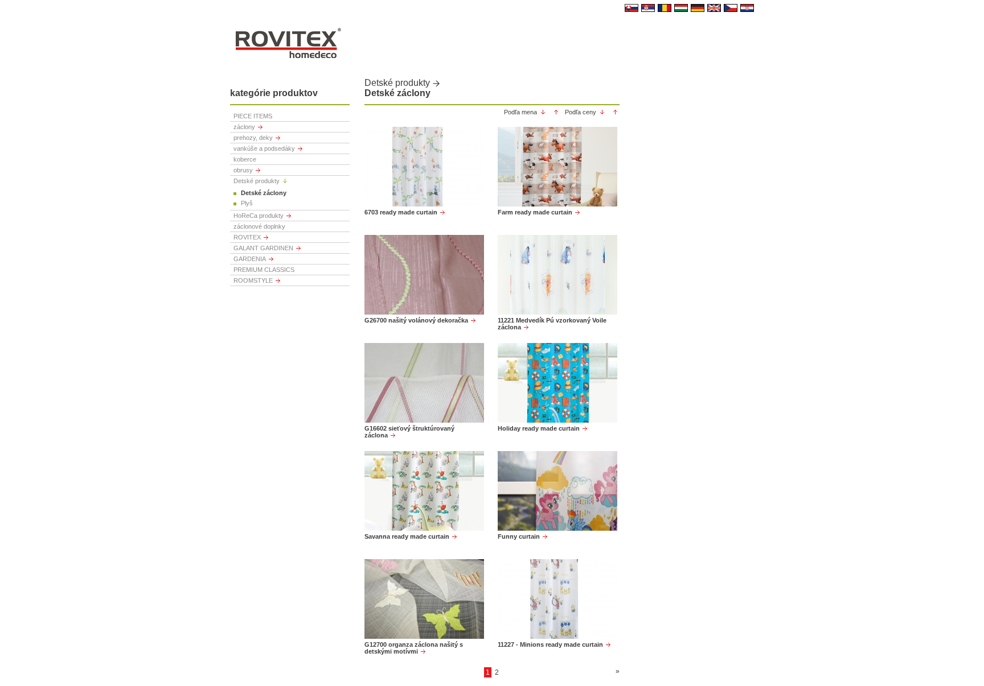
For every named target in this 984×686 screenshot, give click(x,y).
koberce (244, 159)
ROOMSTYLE (253, 280)
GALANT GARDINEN (263, 248)
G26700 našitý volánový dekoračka (416, 320)
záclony (244, 126)
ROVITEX (247, 237)
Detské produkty (256, 180)
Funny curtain (519, 536)
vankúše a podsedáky (264, 148)
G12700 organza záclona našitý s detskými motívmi (413, 648)
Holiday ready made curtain (539, 428)
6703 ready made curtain (400, 212)
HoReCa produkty (258, 215)
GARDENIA (249, 258)
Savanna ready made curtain (406, 536)
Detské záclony (263, 192)
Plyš (247, 203)
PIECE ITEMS (252, 116)
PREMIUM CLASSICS (263, 269)
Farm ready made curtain (535, 212)
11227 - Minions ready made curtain (550, 644)
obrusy (243, 170)
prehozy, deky (253, 137)
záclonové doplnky (259, 226)
